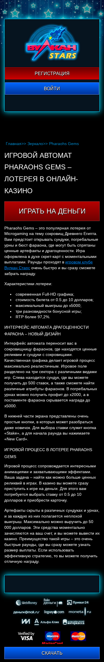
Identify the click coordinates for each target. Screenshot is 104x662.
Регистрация (52, 73)
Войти (52, 88)
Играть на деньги (52, 211)
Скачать (52, 653)
